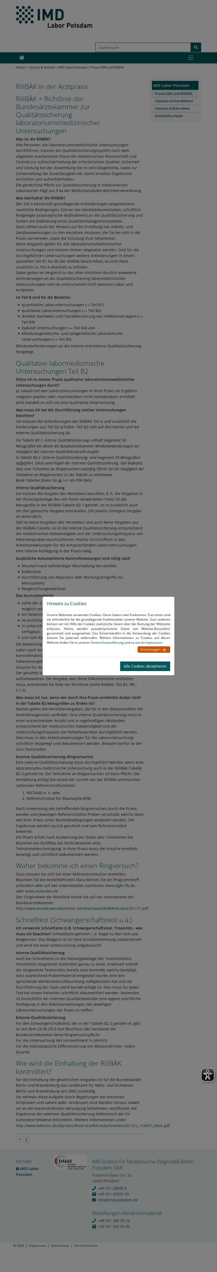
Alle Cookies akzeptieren (145, 666)
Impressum (154, 642)
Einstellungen (150, 649)
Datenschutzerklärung (107, 642)
